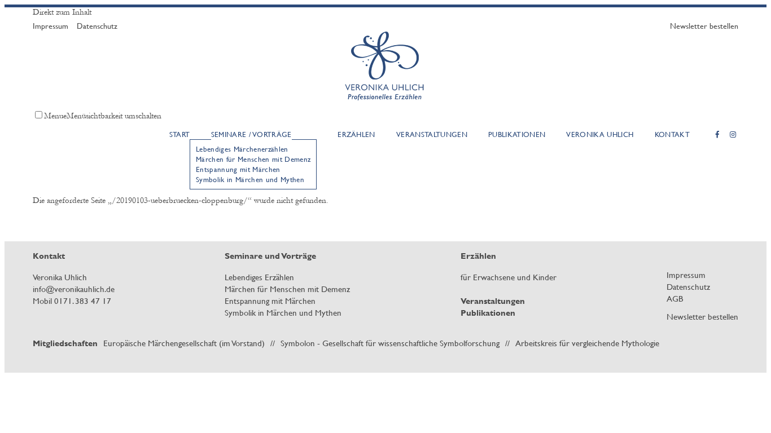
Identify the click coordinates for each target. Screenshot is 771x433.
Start (179, 134)
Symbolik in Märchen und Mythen (250, 179)
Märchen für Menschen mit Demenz (253, 159)
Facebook (717, 134)
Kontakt (672, 134)
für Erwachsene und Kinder (509, 277)
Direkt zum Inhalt (62, 12)
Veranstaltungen (431, 134)
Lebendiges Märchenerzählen (242, 149)
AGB (675, 298)
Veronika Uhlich (599, 134)
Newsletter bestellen (704, 26)
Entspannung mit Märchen (238, 169)
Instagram (733, 134)
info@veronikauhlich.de (74, 289)
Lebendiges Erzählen (259, 277)
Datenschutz (97, 26)
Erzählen (356, 134)
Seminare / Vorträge (251, 134)
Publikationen (516, 134)
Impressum (50, 26)
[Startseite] (385, 104)
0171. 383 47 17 (82, 301)
